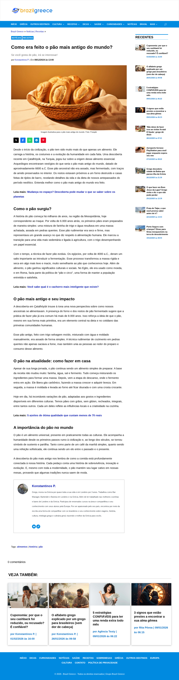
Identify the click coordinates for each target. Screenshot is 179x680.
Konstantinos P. (22, 60)
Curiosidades (114, 24)
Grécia (24, 24)
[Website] (38, 526)
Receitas (72, 24)
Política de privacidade (103, 663)
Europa (154, 658)
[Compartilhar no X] (16, 140)
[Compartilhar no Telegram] (36, 140)
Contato (80, 663)
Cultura (57, 24)
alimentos (22, 547)
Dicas (86, 24)
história (33, 547)
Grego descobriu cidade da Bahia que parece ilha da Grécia (156, 171)
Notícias (132, 24)
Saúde (97, 24)
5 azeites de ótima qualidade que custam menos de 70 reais (64, 415)
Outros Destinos (40, 24)
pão (41, 547)
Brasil (143, 24)
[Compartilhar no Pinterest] (43, 140)
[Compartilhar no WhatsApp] (29, 140)
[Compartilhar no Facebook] (23, 140)
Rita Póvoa (146, 627)
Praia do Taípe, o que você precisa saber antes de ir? (156, 210)
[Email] (34, 526)
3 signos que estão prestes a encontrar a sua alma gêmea (156, 111)
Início (14, 24)
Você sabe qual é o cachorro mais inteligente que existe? (63, 286)
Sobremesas (104, 658)
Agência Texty (106, 631)
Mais (152, 24)
